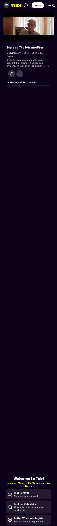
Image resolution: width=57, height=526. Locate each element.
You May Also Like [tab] (16, 82)
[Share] (19, 73)
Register (38, 5)
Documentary (14, 53)
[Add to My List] (11, 73)
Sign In (49, 5)
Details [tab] (33, 82)
